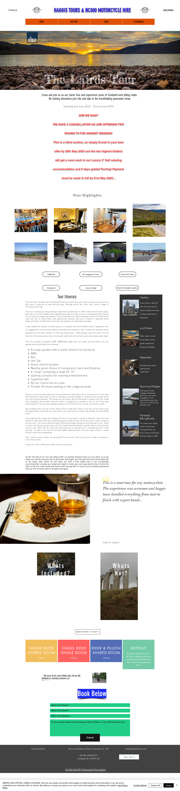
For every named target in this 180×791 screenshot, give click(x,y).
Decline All (155, 785)
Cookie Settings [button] (140, 785)
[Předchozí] (14, 60)
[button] (51, 274)
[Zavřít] (176, 785)
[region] (56, 564)
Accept (168, 785)
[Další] (165, 60)
